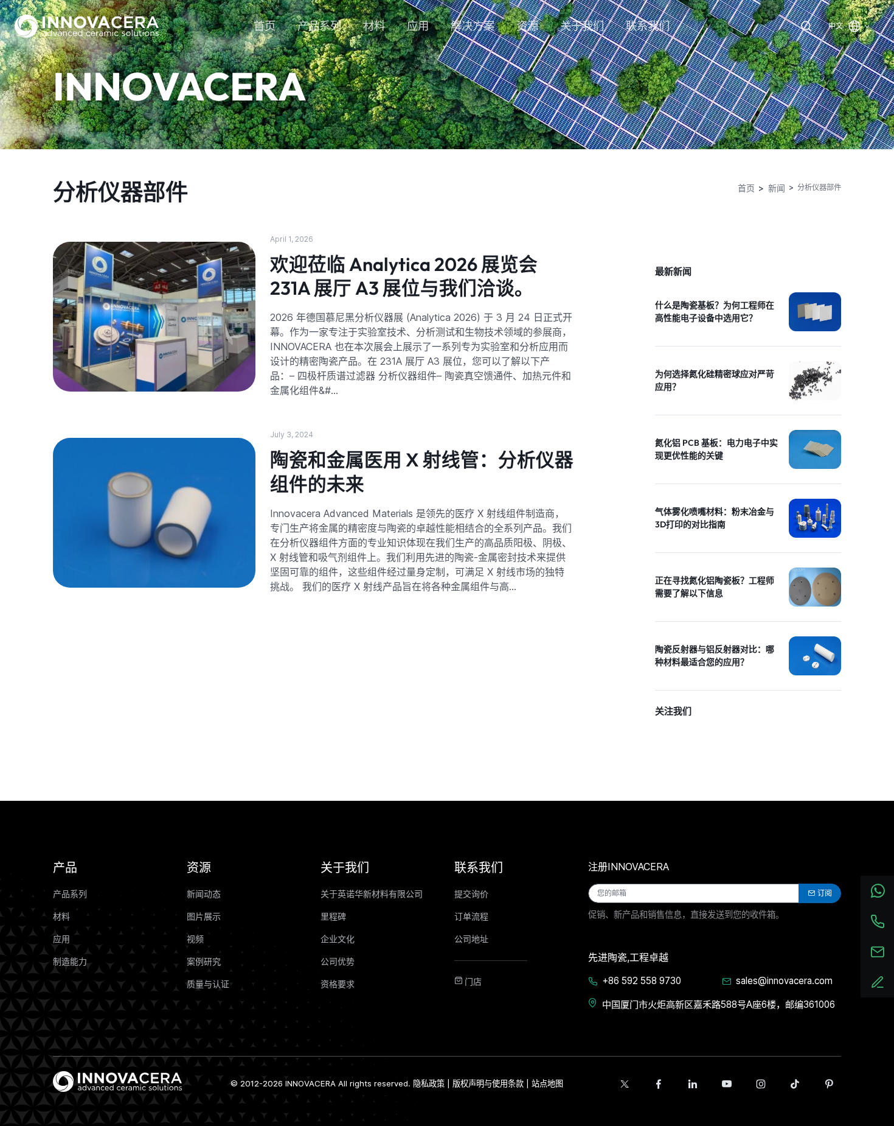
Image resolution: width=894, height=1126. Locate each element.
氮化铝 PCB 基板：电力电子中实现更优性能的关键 (716, 449)
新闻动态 (204, 893)
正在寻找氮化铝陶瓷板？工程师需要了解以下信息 (714, 587)
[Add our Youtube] (727, 1084)
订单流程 (471, 916)
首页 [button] (264, 26)
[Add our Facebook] (658, 1084)
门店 (472, 981)
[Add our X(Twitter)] (624, 1084)
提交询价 (471, 893)
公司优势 (338, 961)
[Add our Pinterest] (829, 1084)
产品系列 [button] (319, 26)
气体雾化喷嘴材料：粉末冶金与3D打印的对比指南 (714, 518)
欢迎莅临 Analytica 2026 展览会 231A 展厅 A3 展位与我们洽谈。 (404, 276)
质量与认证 (208, 984)
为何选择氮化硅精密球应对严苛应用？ (714, 380)
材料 (61, 916)
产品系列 (70, 893)
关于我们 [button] (582, 26)
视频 (195, 939)
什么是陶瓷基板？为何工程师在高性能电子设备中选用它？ (714, 311)
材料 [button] (374, 26)
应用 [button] (418, 26)
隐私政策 (429, 1083)
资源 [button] (527, 26)
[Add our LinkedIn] (693, 1084)
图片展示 (204, 916)
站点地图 (547, 1083)
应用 (61, 939)
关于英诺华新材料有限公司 (372, 893)
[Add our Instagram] (761, 1084)
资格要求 (338, 984)
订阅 (824, 893)
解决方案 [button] (472, 26)
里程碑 (333, 916)
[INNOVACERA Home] (117, 1080)
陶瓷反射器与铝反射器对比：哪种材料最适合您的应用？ (714, 655)
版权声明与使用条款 (488, 1083)
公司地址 (471, 939)
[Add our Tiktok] (795, 1084)
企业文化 (338, 939)
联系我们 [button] (648, 26)
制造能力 (70, 961)
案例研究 (204, 961)
